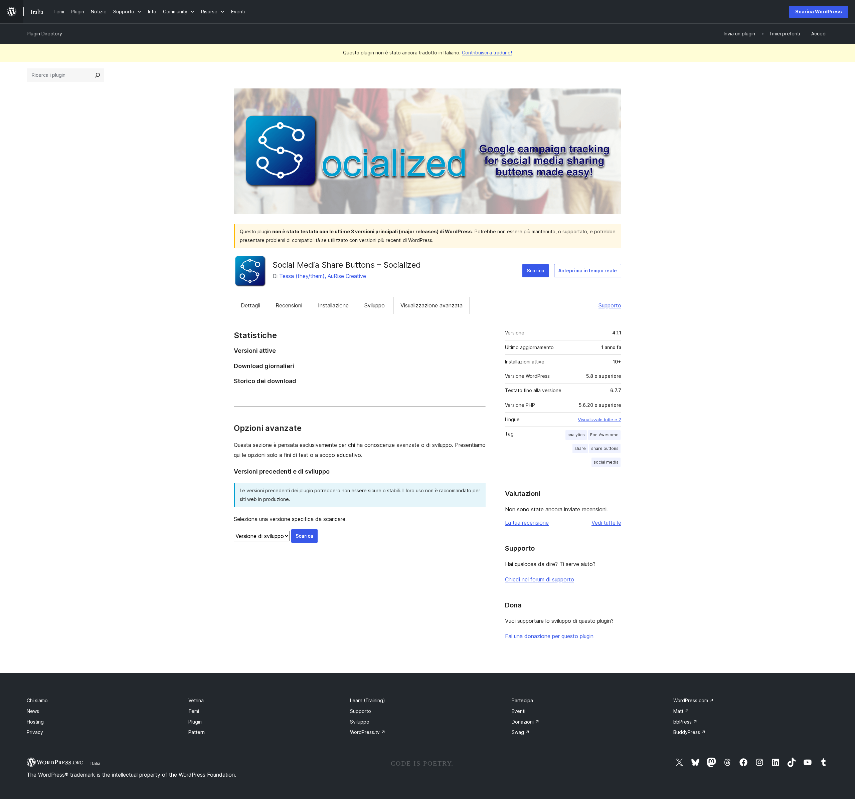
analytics (576, 434)
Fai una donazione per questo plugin (549, 636)
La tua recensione (527, 522)
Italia (96, 763)
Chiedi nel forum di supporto (539, 579)
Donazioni (525, 722)
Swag (521, 732)
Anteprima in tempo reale (587, 270)
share (580, 448)
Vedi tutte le (606, 522)
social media (606, 462)
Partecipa (522, 700)
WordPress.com (693, 700)
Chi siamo (37, 700)
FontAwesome (604, 434)
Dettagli (250, 305)
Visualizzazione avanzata (431, 305)
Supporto (609, 305)
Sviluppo (374, 305)
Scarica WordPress (818, 11)
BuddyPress (689, 732)
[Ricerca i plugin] (97, 75)
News (33, 711)
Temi (193, 711)
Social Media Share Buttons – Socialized (347, 265)
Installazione (333, 305)
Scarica (535, 270)
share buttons (605, 448)
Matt (681, 711)
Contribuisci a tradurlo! (487, 52)
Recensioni (289, 305)
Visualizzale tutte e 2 (599, 419)
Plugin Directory (44, 33)
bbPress (685, 722)
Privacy (35, 732)
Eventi (518, 711)
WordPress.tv (367, 732)
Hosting (35, 722)
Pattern (196, 732)
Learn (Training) (367, 700)
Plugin (195, 722)
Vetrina (196, 700)
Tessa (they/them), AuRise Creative (322, 276)
